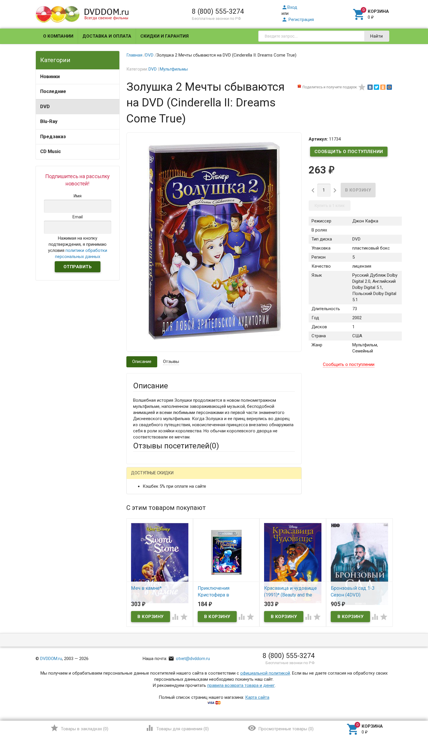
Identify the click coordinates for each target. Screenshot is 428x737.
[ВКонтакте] (370, 87)
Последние (53, 91)
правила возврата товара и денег (241, 685)
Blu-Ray (48, 121)
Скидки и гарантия (164, 36)
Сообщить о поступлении (348, 151)
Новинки (50, 76)
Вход (289, 7)
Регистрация (298, 19)
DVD (45, 106)
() (79, 728)
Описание (141, 361)
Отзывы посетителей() (176, 445)
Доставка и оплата (106, 36)
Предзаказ (53, 136)
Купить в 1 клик (329, 205)
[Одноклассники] (382, 87)
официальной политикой (265, 673)
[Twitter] (376, 87)
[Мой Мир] (389, 87)
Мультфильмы (174, 69)
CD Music (50, 151)
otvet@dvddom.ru (189, 658)
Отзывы (171, 361)
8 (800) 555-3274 (218, 11)
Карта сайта (257, 697)
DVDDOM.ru (51, 658)
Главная (134, 55)
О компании (58, 36)
